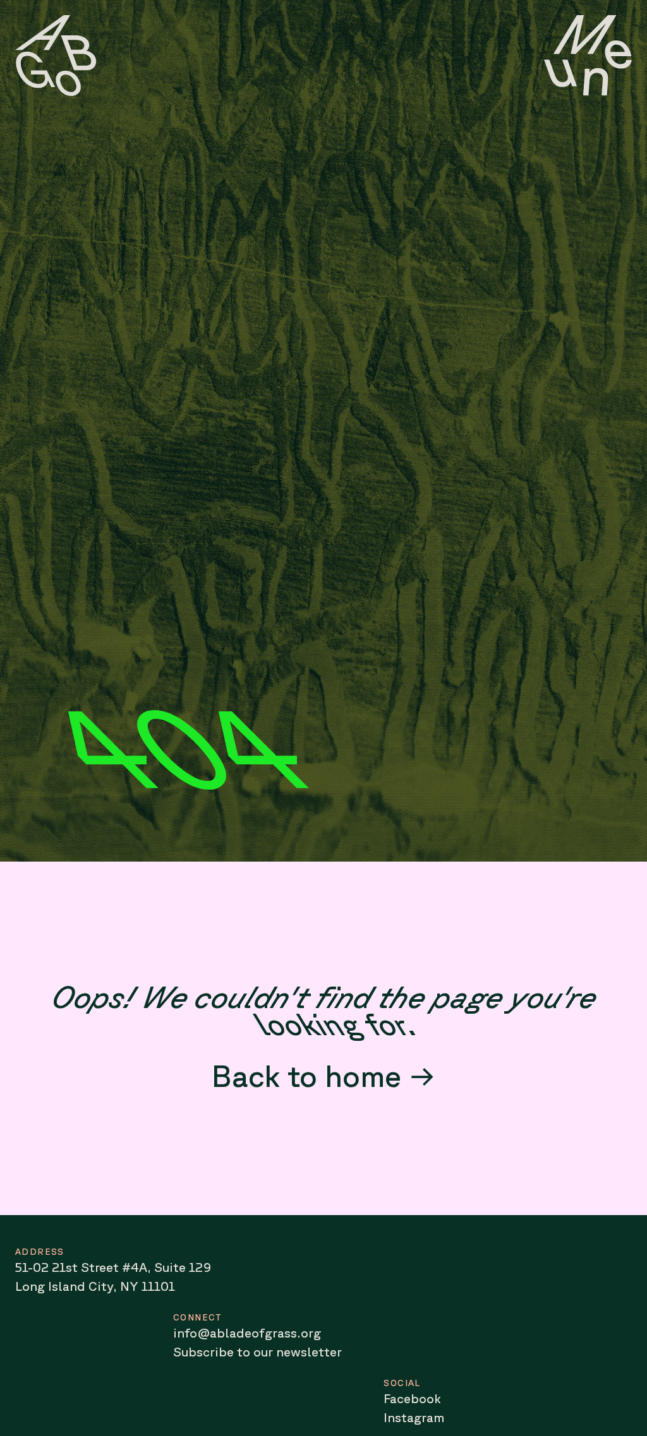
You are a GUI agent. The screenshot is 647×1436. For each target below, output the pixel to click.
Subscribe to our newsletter (257, 1351)
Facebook (412, 1398)
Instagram (414, 1417)
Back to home (306, 1075)
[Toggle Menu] (588, 55)
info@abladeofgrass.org (247, 1333)
